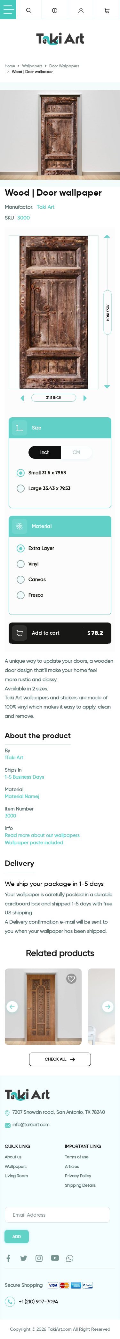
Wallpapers (32, 65)
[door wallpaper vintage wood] (43, 1006)
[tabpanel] (108, 1006)
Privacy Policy (78, 1175)
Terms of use (77, 1157)
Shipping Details (80, 1185)
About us (13, 1157)
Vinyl (33, 564)
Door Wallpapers (64, 65)
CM (76, 452)
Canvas (37, 579)
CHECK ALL (56, 1059)
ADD (16, 1236)
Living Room (16, 1175)
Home (10, 65)
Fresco (35, 595)
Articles (72, 1166)
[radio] (60, 473)
